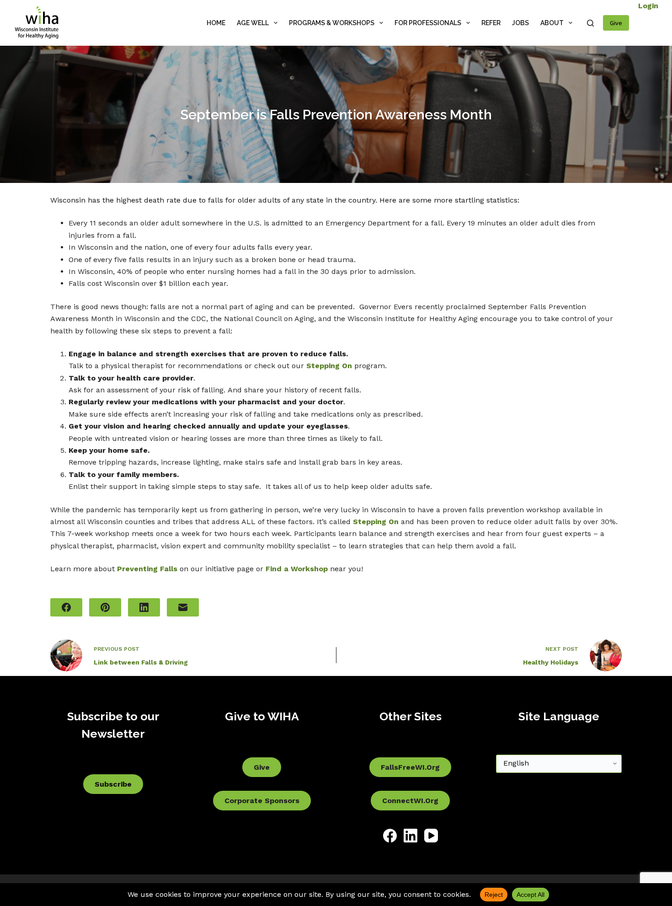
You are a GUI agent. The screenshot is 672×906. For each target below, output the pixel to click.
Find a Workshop (297, 568)
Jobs (520, 23)
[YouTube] (431, 835)
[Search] (590, 23)
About (552, 23)
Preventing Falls (147, 568)
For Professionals (428, 23)
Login (648, 5)
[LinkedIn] (144, 607)
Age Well (253, 23)
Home (216, 23)
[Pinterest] (105, 607)
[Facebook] (66, 607)
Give (616, 23)
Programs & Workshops (331, 23)
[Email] (183, 607)
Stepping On (329, 365)
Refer (491, 23)
